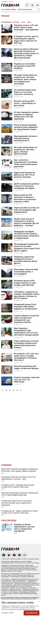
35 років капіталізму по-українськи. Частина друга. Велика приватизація (26, 150)
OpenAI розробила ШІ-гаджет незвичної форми (26, 367)
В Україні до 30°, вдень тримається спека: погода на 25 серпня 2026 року (19, 512)
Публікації (15, 22)
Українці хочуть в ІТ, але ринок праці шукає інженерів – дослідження (26, 27)
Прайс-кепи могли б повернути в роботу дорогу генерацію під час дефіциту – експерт (26, 222)
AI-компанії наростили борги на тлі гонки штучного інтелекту (25, 92)
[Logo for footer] (10, 550)
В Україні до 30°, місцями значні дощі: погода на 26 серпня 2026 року (17, 486)
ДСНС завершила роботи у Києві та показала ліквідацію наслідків (26, 186)
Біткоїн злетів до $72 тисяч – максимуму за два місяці (25, 103)
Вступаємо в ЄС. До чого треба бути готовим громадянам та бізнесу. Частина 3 (26, 357)
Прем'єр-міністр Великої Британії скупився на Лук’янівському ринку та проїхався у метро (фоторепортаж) (26, 53)
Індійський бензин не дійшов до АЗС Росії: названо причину (24, 174)
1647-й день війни (8, 9)
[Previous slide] (35, 9)
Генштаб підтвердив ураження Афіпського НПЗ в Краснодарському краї (20, 494)
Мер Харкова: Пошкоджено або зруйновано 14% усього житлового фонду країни (26, 331)
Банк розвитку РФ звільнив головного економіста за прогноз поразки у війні (25, 198)
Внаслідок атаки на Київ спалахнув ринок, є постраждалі (26, 271)
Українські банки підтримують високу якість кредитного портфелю (24, 527)
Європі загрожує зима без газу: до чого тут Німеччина (27, 379)
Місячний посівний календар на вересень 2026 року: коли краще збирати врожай (19, 470)
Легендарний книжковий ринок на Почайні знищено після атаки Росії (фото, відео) (27, 247)
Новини (6, 465)
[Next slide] (38, 9)
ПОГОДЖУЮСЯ (31, 613)
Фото (23, 22)
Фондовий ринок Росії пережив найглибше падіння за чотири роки (25, 306)
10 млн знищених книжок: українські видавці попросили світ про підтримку (26, 115)
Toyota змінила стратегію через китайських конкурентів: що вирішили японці (26, 319)
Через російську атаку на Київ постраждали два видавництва (26, 210)
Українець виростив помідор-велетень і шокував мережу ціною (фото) (25, 260)
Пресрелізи (8, 520)
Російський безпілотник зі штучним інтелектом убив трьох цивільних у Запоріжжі (16, 503)
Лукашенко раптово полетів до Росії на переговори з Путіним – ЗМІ (18, 478)
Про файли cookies (8, 612)
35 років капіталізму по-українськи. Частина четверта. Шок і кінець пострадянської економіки (26, 79)
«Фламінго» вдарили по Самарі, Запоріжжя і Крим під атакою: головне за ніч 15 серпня (26, 295)
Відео (29, 22)
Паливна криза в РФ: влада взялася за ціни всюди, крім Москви (25, 283)
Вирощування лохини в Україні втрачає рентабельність (26, 138)
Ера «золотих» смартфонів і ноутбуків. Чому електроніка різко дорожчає (26, 163)
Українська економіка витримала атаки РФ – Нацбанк (25, 66)
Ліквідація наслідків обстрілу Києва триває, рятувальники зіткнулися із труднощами (26, 234)
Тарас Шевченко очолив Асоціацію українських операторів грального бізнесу (26, 344)
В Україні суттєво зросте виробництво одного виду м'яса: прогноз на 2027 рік (26, 39)
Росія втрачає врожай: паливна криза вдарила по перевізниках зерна (26, 127)
